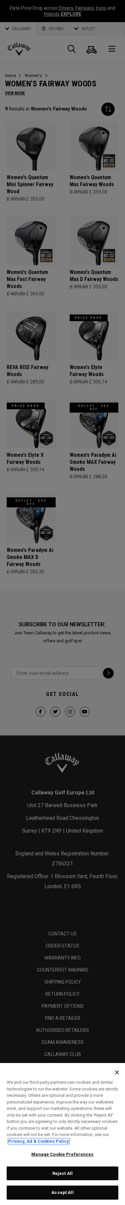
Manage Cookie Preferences (62, 1154)
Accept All (62, 1192)
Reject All (62, 1173)
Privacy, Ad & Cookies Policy (38, 1141)
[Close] (117, 1072)
